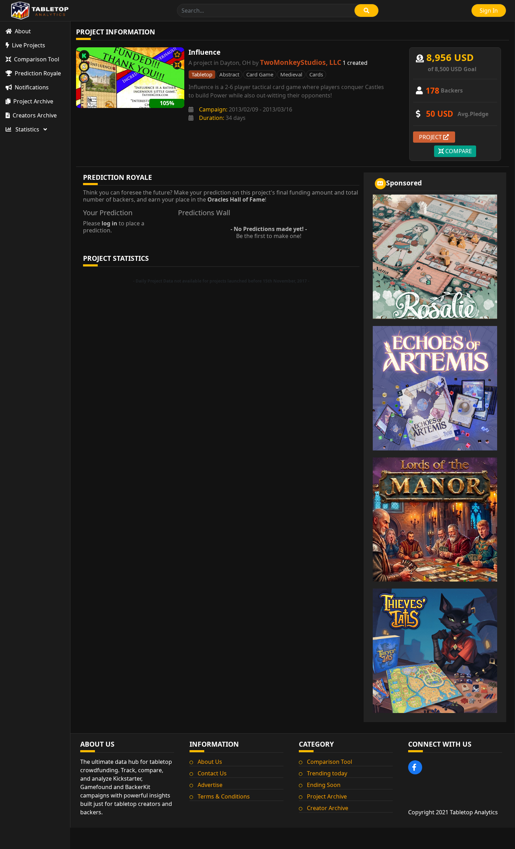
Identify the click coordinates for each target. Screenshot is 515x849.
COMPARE (458, 151)
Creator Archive (327, 808)
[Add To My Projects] (177, 54)
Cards (316, 74)
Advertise (210, 785)
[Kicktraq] (84, 66)
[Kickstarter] (84, 55)
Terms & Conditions (224, 796)
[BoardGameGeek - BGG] (84, 78)
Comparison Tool (329, 762)
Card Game (259, 74)
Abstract (229, 74)
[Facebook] (415, 767)
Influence (204, 52)
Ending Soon (324, 785)
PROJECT (431, 137)
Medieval (291, 74)
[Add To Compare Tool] (177, 65)
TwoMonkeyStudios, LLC (300, 62)
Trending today (327, 773)
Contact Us (212, 773)
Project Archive (327, 796)
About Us (210, 762)
